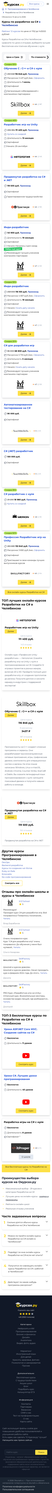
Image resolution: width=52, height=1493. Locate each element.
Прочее (26, 1366)
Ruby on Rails (8, 871)
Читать (6, 918)
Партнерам (26, 1407)
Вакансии (26, 1410)
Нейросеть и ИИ (26, 1328)
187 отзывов (26, 737)
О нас (26, 1418)
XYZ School (24, 901)
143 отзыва (26, 644)
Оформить (39, 78)
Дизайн (26, 1337)
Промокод (33, 74)
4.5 (38, 517)
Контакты (26, 1404)
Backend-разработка (12, 865)
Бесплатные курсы (26, 1377)
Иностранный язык (26, 1354)
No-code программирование (16, 877)
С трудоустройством (26, 1380)
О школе (26, 1157)
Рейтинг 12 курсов (11, 31)
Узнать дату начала (25, 308)
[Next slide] (47, 57)
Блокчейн (7, 874)
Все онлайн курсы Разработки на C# (26, 592)
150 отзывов (26, 830)
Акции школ (26, 1383)
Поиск (41, 1452)
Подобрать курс (26, 1389)
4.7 (38, 266)
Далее (24, 113)
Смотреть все (12, 883)
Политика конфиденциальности (18, 1486)
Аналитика (26, 1340)
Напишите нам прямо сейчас (17, 1440)
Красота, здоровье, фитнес (26, 1360)
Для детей (26, 1357)
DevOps (6, 862)
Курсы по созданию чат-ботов (17, 868)
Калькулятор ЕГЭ (26, 1392)
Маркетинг (26, 1351)
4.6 (38, 104)
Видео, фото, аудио (26, 1343)
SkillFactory (24, 959)
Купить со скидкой (16, 134)
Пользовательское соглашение (18, 1489)
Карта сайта (26, 1421)
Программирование (26, 1331)
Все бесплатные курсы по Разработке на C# (26, 1168)
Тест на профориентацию (26, 1416)
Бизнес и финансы (26, 1334)
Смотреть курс (26, 1064)
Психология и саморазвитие (26, 1363)
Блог (26, 1386)
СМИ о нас (26, 1413)
